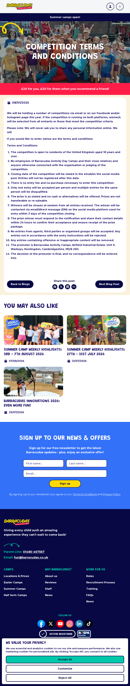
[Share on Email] (73, 286)
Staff (48, 588)
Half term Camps (15, 595)
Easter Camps (13, 582)
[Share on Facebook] (54, 286)
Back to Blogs (20, 284)
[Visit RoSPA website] (84, 634)
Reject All (65, 677)
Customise (65, 668)
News (48, 595)
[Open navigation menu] (120, 6)
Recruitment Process (100, 582)
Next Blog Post (109, 284)
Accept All (65, 659)
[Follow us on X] (51, 624)
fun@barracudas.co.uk (31, 557)
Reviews (50, 582)
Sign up (65, 483)
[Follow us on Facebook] (41, 624)
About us (51, 576)
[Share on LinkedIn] (67, 286)
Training (92, 588)
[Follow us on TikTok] (89, 624)
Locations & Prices (16, 576)
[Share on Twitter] (61, 286)
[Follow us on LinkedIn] (79, 624)
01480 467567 (34, 552)
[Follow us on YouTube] (60, 624)
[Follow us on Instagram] (70, 624)
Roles (90, 576)
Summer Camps (15, 588)
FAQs (89, 595)
